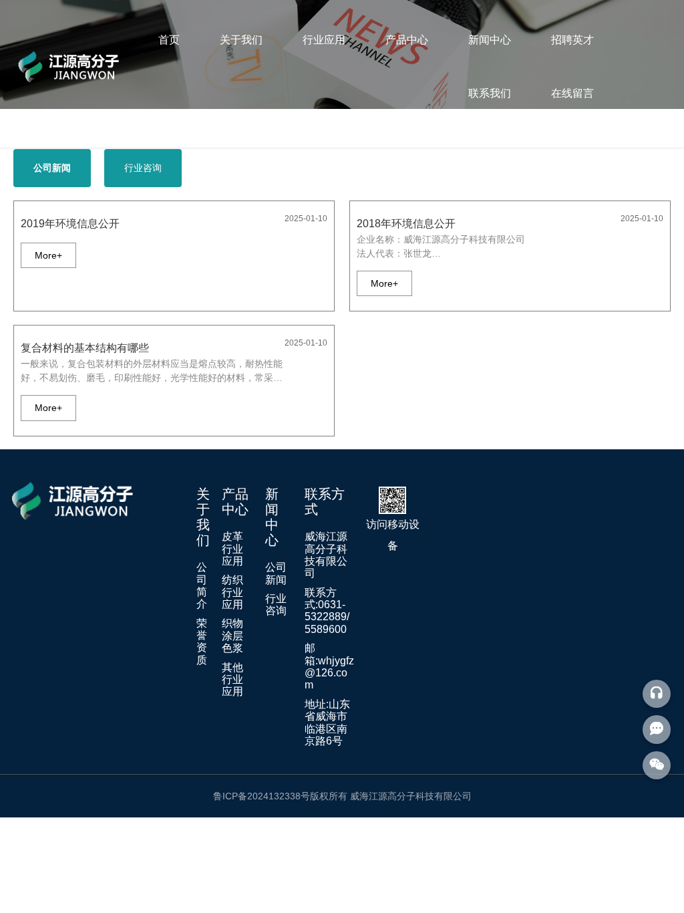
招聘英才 (572, 39)
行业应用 (324, 39)
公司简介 (201, 585)
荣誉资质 (201, 642)
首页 (169, 39)
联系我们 (489, 93)
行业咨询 (276, 604)
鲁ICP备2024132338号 (261, 796)
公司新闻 (276, 573)
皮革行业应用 (232, 549)
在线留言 (572, 93)
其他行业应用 (232, 680)
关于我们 (241, 39)
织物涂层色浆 (232, 636)
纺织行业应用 (232, 592)
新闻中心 (489, 39)
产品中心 (406, 39)
